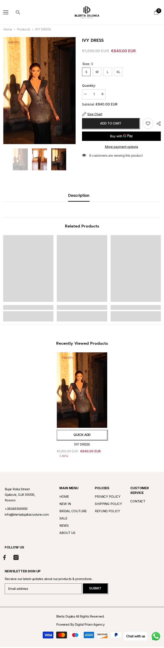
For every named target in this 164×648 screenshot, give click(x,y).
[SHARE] (157, 124)
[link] (28, 307)
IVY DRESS (82, 444)
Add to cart (110, 123)
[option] (39, 90)
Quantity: (89, 86)
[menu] (5, 12)
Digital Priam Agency (89, 624)
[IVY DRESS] (82, 390)
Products (23, 29)
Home (7, 29)
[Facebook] (4, 557)
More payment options (121, 147)
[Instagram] (16, 557)
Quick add (82, 435)
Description (78, 195)
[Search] (17, 12)
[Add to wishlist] (148, 123)
